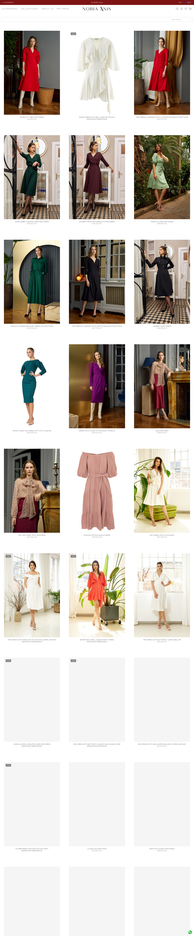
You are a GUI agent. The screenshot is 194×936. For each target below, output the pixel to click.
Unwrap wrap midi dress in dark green (97, 221)
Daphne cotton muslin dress (97, 535)
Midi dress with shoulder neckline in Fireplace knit (162, 744)
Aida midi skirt (162, 431)
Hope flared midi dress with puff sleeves (32, 431)
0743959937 (9, 2)
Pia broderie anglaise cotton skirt (31, 849)
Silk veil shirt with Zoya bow (32, 535)
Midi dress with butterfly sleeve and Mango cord (96, 744)
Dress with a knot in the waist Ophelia (97, 431)
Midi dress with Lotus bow (162, 535)
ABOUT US (48, 9)
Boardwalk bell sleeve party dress (97, 640)
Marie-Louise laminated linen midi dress (32, 744)
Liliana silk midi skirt (97, 849)
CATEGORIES (9, 9)
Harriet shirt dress (162, 326)
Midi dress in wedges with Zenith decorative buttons (97, 326)
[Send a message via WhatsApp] (190, 932)
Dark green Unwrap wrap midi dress (32, 221)
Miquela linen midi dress (162, 221)
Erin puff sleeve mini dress (162, 849)
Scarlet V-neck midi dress (32, 117)
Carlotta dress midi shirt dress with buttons (32, 326)
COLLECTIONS (29, 9)
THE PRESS (62, 9)
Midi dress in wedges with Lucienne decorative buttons (162, 117)
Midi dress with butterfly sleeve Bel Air (162, 640)
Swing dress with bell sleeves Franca (97, 117)
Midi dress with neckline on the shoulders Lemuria (32, 640)
